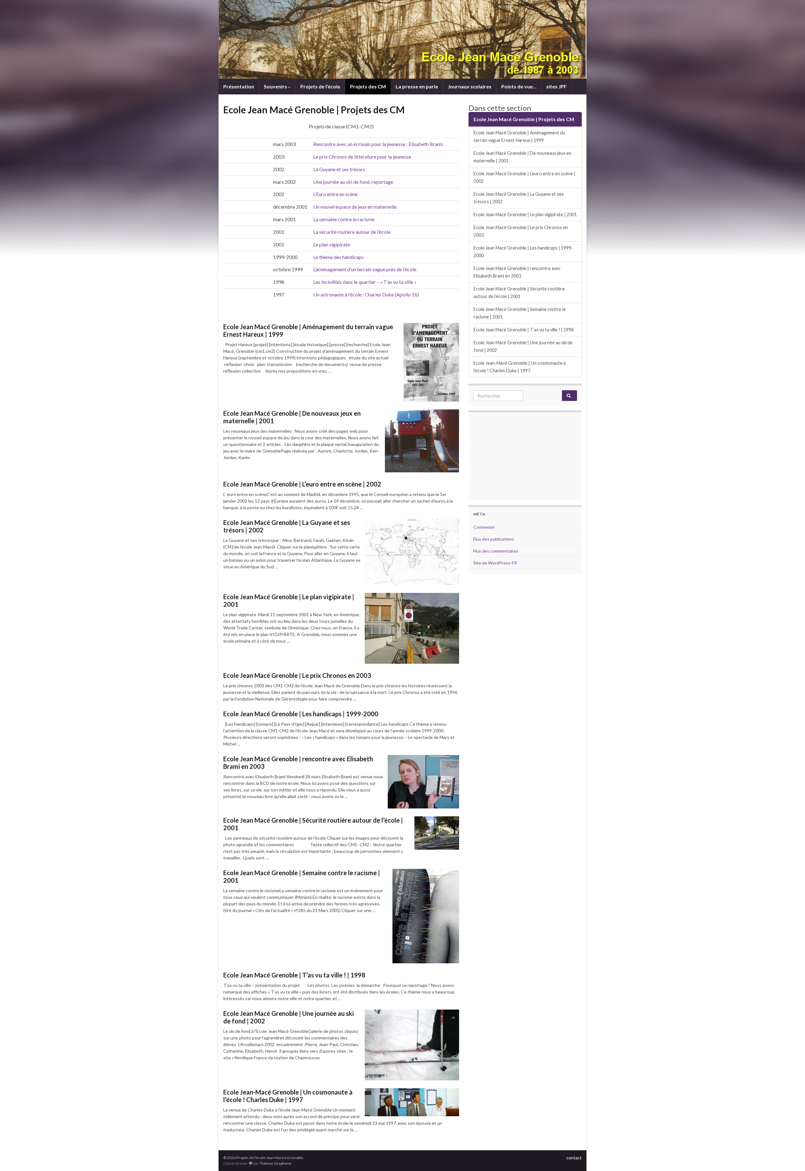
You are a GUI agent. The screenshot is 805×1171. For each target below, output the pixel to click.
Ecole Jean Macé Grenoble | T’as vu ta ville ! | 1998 (294, 975)
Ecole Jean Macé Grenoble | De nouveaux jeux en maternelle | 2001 (292, 417)
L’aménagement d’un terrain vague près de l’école (364, 269)
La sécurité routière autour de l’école (352, 232)
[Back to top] (791, 1157)
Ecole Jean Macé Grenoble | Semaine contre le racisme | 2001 (301, 876)
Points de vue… (518, 86)
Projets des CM (368, 86)
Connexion (484, 527)
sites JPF (556, 86)
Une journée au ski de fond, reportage (353, 182)
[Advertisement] (525, 456)
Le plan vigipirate (331, 244)
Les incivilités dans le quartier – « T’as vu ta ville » (365, 282)
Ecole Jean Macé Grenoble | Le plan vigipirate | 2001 (288, 600)
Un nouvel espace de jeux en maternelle (355, 207)
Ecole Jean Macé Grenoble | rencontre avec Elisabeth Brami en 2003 (298, 762)
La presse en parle (417, 86)
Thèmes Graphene (275, 1163)
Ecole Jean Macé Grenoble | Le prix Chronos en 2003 (297, 675)
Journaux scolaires (469, 86)
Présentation (238, 86)
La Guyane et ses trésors (339, 169)
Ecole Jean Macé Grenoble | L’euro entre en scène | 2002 (302, 484)
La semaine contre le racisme (344, 219)
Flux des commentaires (495, 551)
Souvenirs (276, 86)
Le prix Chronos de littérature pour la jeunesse (362, 157)
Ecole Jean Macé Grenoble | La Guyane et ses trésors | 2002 (286, 526)
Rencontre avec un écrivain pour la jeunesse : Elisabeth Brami (378, 144)
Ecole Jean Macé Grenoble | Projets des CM (524, 119)
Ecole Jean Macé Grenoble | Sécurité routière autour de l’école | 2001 (313, 823)
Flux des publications (493, 539)
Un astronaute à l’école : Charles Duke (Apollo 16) (366, 294)
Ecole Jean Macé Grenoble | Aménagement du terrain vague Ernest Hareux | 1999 (308, 330)
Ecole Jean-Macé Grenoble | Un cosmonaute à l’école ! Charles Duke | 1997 (288, 1095)
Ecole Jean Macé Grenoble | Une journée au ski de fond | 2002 (288, 1017)
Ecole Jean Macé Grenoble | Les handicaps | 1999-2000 (300, 714)
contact (574, 1157)
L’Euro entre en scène (335, 194)
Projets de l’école (320, 86)
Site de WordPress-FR (495, 563)
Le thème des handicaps (338, 257)
